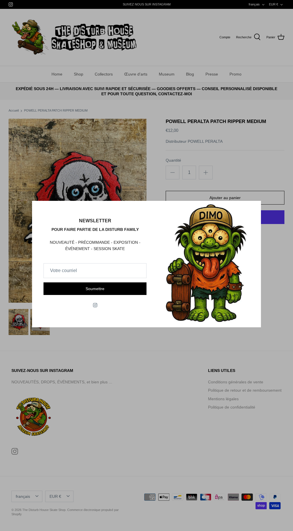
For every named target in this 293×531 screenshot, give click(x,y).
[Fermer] (254, 208)
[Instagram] (95, 305)
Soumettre (95, 288)
